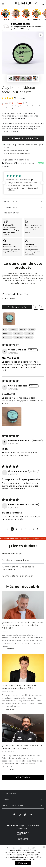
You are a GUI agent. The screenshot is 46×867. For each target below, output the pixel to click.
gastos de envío (23, 106)
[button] (36, 3)
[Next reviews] (42, 183)
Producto (13, 329)
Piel (4, 329)
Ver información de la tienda (17, 154)
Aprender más (29, 859)
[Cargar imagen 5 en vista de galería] (35, 78)
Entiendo (23, 863)
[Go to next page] (38, 529)
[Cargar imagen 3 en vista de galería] (23, 78)
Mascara (29, 337)
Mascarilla (7, 333)
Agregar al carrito (23, 138)
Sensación (18, 333)
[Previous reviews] (4, 183)
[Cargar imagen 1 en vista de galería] (10, 78)
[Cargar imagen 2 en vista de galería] (17, 78)
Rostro (22, 329)
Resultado (18, 337)
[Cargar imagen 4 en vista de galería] (29, 78)
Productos (7, 337)
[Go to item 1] (9, 318)
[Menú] (3, 3)
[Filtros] (35, 307)
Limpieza (29, 333)
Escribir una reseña (17, 307)
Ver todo (23, 777)
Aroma (31, 329)
